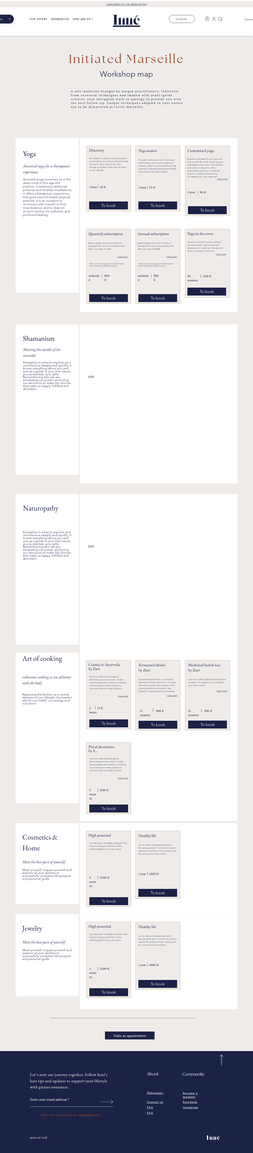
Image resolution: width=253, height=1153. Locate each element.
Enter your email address (48, 1099)
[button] (39, 19)
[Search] (220, 19)
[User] (213, 19)
